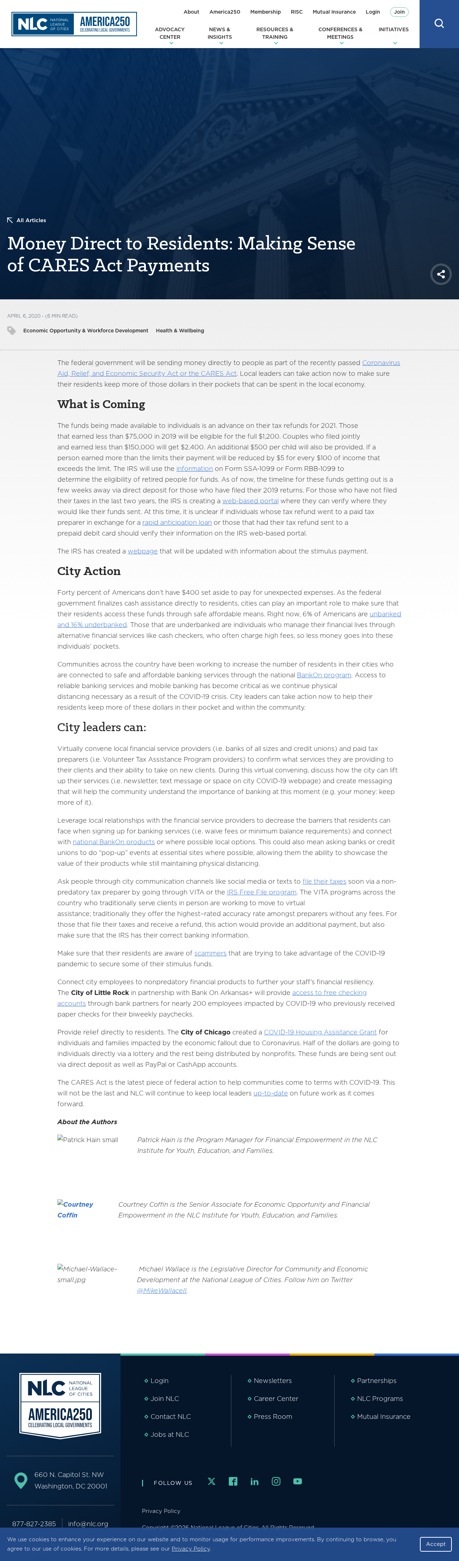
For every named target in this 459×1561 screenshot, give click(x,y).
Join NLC (165, 1398)
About (191, 12)
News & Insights (220, 33)
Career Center (276, 1398)
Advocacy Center (170, 33)
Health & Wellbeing (180, 330)
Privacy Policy (191, 1549)
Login (373, 12)
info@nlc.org (88, 1524)
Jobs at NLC (170, 1434)
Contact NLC (171, 1416)
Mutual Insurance (334, 12)
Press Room (273, 1416)
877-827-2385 (34, 1524)
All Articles (31, 220)
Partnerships (377, 1380)
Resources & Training (274, 33)
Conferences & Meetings (340, 33)
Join (399, 12)
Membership (265, 12)
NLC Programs (380, 1398)
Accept (436, 1544)
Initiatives (394, 29)
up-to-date (271, 1093)
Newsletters (273, 1380)
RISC (297, 12)
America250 (224, 12)
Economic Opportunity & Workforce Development (85, 330)
